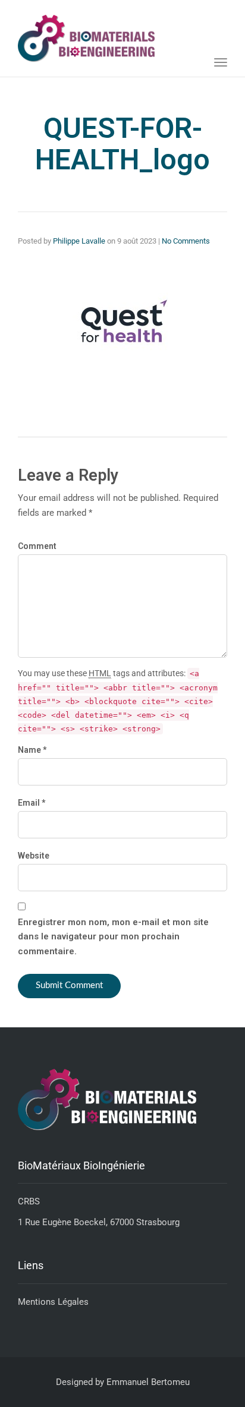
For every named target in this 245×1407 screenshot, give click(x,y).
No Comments (186, 240)
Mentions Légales (53, 1301)
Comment (37, 546)
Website (33, 855)
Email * (31, 802)
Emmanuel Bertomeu (148, 1382)
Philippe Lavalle (79, 240)
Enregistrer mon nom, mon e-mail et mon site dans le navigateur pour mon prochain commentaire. (113, 937)
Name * (32, 750)
